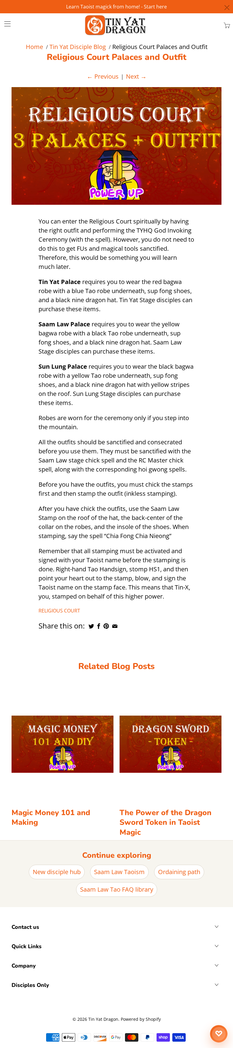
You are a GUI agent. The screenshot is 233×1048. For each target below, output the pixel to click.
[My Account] (5, 24)
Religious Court (59, 610)
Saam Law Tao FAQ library (116, 889)
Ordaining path (179, 872)
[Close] (227, 7)
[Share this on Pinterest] (106, 626)
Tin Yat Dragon (103, 1019)
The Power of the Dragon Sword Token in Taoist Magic (165, 822)
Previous (103, 76)
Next (136, 76)
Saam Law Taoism (119, 872)
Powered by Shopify (141, 1019)
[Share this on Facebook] (98, 626)
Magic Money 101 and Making (51, 818)
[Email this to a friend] (114, 626)
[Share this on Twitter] (91, 626)
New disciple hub (57, 872)
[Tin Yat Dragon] (116, 25)
